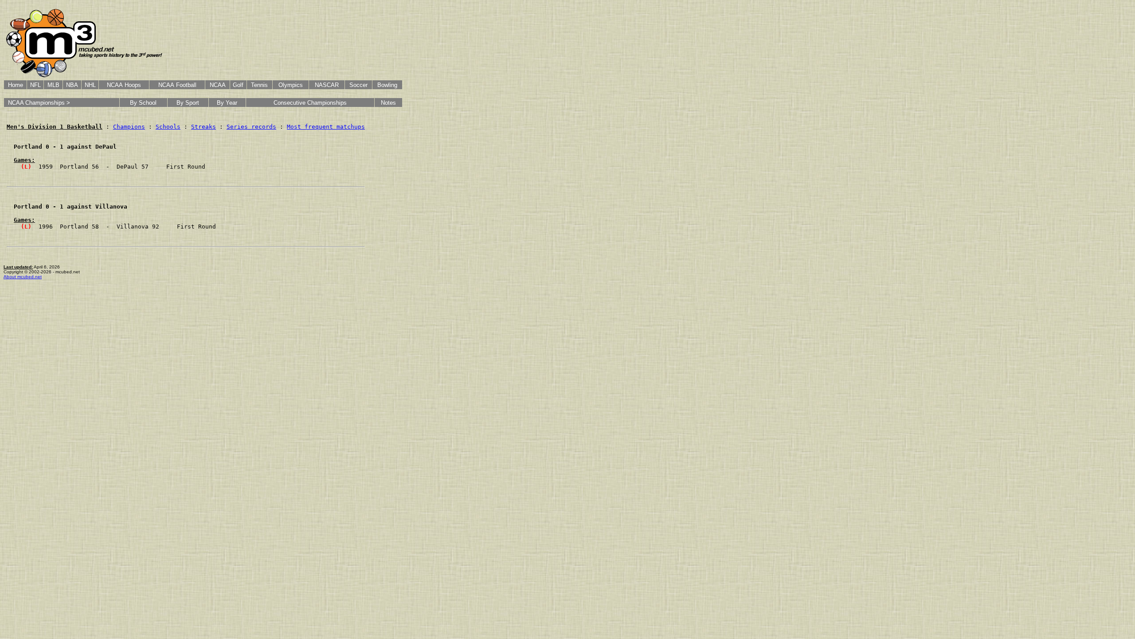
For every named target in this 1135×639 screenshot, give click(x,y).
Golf (238, 85)
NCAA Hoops (124, 85)
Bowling (387, 85)
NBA (72, 85)
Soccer (358, 85)
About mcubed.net (23, 276)
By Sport (187, 102)
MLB (53, 85)
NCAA (218, 85)
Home (15, 85)
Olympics (290, 85)
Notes (388, 102)
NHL (90, 85)
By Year (227, 102)
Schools (168, 126)
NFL (35, 85)
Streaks (203, 126)
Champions (129, 126)
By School (143, 102)
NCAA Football (177, 85)
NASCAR (327, 85)
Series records (251, 126)
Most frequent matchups (326, 126)
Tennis (259, 85)
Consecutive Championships (310, 102)
